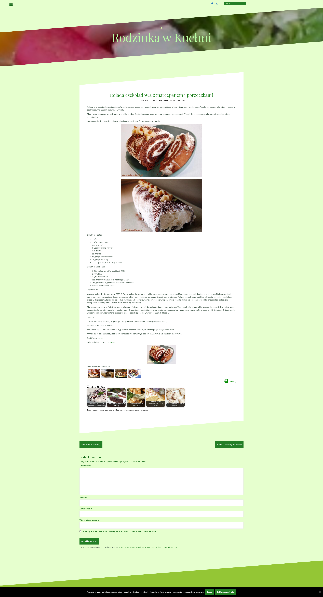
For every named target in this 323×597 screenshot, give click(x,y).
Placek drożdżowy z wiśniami (229, 444)
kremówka (123, 410)
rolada (145, 410)
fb (101, 338)
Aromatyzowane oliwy (91, 444)
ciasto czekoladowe (107, 410)
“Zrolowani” (112, 342)
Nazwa (83, 497)
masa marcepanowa (135, 410)
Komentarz (85, 465)
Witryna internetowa (89, 520)
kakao (117, 410)
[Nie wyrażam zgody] (320, 592)
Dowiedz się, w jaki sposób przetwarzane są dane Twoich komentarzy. (149, 547)
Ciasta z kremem (163, 100)
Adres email (85, 508)
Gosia (153, 100)
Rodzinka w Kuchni (161, 37)
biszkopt (96, 410)
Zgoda (209, 592)
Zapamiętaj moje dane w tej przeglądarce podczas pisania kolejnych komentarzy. (119, 531)
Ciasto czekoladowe (177, 100)
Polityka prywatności (225, 592)
